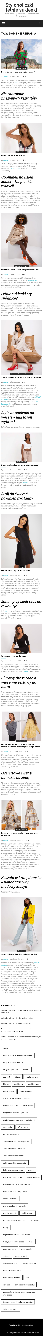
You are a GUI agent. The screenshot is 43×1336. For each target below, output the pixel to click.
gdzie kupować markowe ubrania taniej (19, 1120)
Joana (5, 77)
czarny (7, 611)
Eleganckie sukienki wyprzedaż (15, 1113)
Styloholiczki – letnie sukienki (21, 7)
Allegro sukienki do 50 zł (13, 1062)
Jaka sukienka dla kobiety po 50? (16, 1141)
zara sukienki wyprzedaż (25, 1285)
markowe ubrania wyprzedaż (14, 1206)
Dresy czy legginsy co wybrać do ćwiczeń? (20, 465)
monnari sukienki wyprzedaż (14, 1220)
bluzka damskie (32, 1077)
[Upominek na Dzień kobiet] (21, 137)
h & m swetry (23, 1127)
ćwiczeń (25, 482)
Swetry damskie (21, 740)
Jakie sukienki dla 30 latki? (14, 1148)
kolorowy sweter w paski (13, 1170)
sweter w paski (21, 1256)
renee (31, 1242)
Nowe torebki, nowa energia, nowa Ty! (18, 72)
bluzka (18, 1077)
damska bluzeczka (10, 1105)
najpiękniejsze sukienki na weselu (16, 1234)
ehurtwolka (28, 1105)
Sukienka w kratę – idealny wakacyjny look (17, 1018)
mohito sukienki (9, 1213)
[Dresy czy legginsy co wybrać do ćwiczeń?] (21, 447)
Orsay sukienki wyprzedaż (13, 1242)
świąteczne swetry (10, 1309)
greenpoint (8, 1127)
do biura (25, 671)
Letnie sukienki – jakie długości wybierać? (20, 270)
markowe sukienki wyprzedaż (15, 1191)
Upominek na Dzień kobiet (13, 155)
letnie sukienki (32, 280)
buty (16, 82)
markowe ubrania (10, 1199)
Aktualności (21, 950)
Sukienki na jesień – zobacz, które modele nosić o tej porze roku (21, 1011)
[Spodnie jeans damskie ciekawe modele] (21, 924)
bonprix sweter (25, 1091)
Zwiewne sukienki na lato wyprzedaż (18, 1302)
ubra (27, 1277)
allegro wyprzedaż (10, 1069)
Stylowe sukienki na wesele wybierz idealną (21, 377)
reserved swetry (9, 1249)
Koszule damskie (21, 829)
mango (31, 1170)
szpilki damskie (21, 652)
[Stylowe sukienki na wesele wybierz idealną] (21, 347)
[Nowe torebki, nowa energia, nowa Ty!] (21, 54)
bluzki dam (18, 1084)
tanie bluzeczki (29, 1263)
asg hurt (6, 1077)
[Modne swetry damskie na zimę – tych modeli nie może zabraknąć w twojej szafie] (21, 726)
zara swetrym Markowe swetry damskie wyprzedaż (19, 1293)
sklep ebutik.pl (27, 1249)
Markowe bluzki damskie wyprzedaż (17, 1184)
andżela (26, 1069)
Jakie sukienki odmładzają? (14, 1156)
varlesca (6, 1285)
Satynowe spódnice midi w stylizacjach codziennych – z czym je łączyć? (21, 1038)
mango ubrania (33, 1177)
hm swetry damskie (11, 1134)
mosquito (35, 1220)
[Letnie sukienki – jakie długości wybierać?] (21, 240)
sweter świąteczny (10, 1263)
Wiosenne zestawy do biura (13, 656)
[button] (39, 23)
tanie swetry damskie (12, 1277)
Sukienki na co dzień (21, 266)
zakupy (21, 567)
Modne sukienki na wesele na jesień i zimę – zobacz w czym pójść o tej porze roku (21, 1030)
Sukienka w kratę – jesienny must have (16, 1023)
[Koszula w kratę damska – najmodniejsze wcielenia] (21, 815)
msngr (6, 1227)
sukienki (6, 1256)
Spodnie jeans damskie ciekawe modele (19, 954)
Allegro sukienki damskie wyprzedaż (17, 1055)
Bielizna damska (21, 68)
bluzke (6, 1084)
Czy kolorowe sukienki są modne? (16, 1098)
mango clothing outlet (12, 1177)
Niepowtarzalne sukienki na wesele (21, 373)
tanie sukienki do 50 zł (12, 1270)
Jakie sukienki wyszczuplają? (15, 1163)
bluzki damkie (33, 1084)
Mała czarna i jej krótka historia (15, 570)
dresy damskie (21, 461)
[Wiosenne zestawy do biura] (21, 638)
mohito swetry (28, 1213)
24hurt (6, 1048)
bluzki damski (8, 1091)
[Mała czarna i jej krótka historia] (21, 541)
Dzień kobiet (15, 168)
